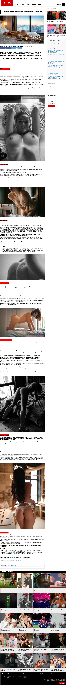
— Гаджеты (18, 675)
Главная (1, 8)
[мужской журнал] (7, 3)
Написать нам (62, 683)
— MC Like (3, 675)
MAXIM (19, 560)
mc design (57, 680)
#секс (3, 562)
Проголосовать (51, 105)
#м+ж (5, 562)
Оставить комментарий (12, 565)
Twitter (17, 48)
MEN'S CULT (44, 674)
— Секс (8, 677)
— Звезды (3, 676)
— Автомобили (19, 676)
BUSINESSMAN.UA (56, 674)
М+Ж (23, 4)
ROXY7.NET (44, 673)
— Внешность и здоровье (26, 675)
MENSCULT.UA (55, 673)
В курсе (39, 4)
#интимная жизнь (12, 562)
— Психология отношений (11, 676)
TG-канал (11, 557)
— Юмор (8, 675)
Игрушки (28, 4)
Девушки (18, 4)
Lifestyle (34, 4)
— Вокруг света (25, 677)
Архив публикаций (35, 675)
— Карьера (24, 676)
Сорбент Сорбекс (49, 681)
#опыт (8, 562)
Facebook (5, 48)
